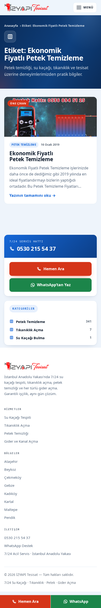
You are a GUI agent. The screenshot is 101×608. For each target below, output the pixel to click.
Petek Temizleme (30, 321)
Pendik (9, 517)
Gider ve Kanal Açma (21, 441)
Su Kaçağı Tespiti (17, 417)
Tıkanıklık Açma (29, 329)
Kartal (9, 501)
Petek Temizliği (16, 433)
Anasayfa (11, 25)
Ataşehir (11, 461)
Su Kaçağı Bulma (30, 337)
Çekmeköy (12, 477)
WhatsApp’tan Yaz (54, 284)
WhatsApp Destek (18, 545)
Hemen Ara (53, 268)
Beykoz (10, 469)
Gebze (9, 485)
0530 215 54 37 (17, 537)
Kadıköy (10, 493)
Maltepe (10, 509)
